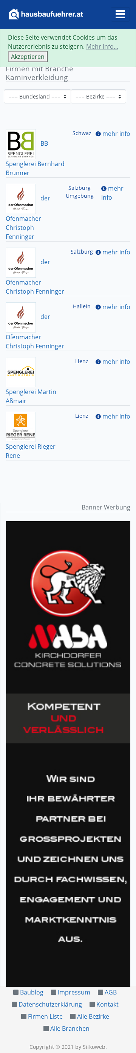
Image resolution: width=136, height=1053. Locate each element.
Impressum (74, 992)
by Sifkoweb (90, 1046)
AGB (111, 992)
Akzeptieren (28, 56)
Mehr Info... (102, 46)
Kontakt (107, 1004)
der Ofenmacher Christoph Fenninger (28, 217)
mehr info (116, 133)
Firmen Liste (45, 1016)
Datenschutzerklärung (50, 1004)
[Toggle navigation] (120, 14)
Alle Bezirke (93, 1016)
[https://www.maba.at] (68, 754)
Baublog (31, 992)
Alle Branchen (70, 1028)
